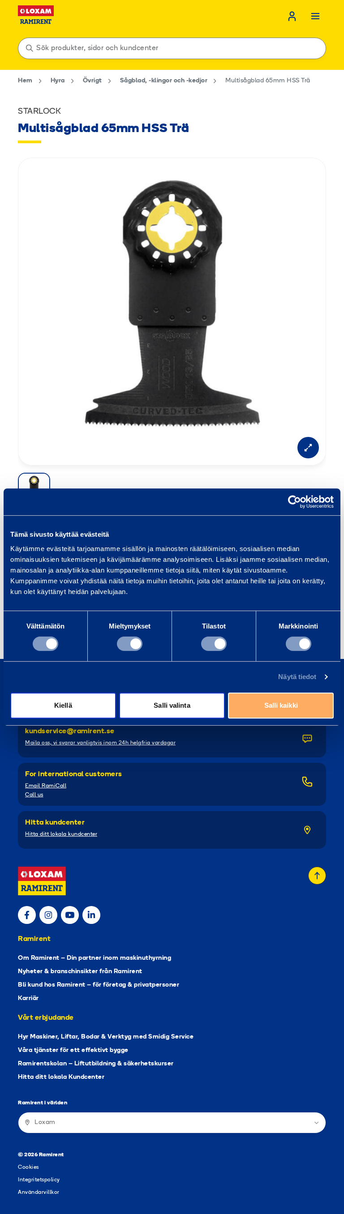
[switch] (129, 644)
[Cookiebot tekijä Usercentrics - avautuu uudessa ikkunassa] (294, 502)
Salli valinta (172, 705)
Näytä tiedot (297, 676)
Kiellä (63, 705)
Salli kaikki (281, 705)
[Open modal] (308, 447)
